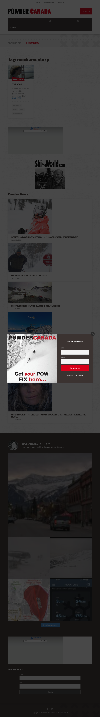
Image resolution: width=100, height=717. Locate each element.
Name (63, 348)
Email (63, 357)
